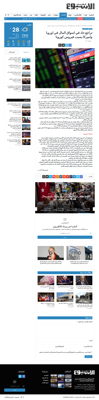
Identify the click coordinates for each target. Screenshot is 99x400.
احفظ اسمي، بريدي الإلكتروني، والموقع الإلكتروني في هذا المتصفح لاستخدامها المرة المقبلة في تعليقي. (65, 352)
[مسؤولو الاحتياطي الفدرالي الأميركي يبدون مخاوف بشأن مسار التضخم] (84, 280)
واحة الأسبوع (17, 15)
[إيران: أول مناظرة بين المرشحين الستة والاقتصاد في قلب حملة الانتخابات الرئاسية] (61, 381)
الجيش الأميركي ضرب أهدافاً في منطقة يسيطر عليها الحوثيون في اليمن (14, 126)
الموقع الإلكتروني (59, 346)
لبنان (85, 15)
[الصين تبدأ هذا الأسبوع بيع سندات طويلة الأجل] (46, 280)
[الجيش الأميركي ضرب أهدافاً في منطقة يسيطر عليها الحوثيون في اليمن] (26, 127)
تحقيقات (56, 15)
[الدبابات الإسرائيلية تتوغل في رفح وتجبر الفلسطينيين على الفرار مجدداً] (54, 376)
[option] (65, 197)
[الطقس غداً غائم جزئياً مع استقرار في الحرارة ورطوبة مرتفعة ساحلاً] (26, 60)
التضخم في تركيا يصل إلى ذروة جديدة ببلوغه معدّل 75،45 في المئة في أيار (65, 198)
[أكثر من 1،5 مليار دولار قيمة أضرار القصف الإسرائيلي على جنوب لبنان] (84, 298)
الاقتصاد (63, 15)
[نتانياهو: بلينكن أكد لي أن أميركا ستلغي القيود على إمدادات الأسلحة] (26, 142)
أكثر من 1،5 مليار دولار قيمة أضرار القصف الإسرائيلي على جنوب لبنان (84, 305)
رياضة (25, 15)
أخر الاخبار (25, 52)
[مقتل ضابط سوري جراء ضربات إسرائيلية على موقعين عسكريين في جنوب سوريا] (26, 135)
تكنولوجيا (43, 15)
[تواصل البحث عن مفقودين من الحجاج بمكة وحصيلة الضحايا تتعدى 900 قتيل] (26, 88)
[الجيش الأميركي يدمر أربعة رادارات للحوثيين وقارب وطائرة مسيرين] (61, 386)
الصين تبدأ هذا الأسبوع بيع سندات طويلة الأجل (47, 287)
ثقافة (36, 15)
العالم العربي (78, 15)
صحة (49, 15)
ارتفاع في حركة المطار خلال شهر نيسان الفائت (66, 304)
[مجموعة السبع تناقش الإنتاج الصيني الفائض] (65, 280)
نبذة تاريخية (45, 378)
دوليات (70, 15)
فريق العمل (45, 382)
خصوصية (17, 397)
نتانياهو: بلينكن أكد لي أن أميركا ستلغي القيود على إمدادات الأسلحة (14, 141)
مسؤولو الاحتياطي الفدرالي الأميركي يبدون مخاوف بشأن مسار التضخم (84, 287)
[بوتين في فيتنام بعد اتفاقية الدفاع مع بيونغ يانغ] (26, 81)
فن (31, 15)
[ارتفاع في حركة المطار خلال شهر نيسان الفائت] (65, 297)
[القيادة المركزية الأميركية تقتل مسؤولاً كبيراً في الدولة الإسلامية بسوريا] (61, 376)
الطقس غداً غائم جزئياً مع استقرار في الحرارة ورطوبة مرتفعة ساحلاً (14, 59)
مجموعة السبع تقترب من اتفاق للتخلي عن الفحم (47, 304)
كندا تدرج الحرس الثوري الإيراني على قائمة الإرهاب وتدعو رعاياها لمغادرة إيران (15, 119)
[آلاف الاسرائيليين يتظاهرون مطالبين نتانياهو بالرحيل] (54, 385)
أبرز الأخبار (65, 190)
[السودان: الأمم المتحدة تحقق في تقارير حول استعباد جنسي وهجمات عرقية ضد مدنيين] (54, 380)
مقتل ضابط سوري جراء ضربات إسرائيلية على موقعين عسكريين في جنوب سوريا (14, 134)
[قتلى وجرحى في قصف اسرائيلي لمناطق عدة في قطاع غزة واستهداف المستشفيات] (68, 381)
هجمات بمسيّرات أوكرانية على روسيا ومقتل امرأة (14, 72)
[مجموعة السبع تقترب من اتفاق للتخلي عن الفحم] (46, 297)
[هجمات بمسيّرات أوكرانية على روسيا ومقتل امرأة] (26, 74)
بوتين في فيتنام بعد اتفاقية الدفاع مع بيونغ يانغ (65, 18)
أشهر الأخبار (12, 52)
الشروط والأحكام (9, 397)
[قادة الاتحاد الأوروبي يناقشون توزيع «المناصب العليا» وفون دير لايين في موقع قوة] (68, 385)
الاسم (90, 340)
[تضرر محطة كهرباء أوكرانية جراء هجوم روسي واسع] (26, 67)
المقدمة (46, 375)
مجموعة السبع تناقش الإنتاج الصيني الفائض (65, 287)
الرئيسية (91, 15)
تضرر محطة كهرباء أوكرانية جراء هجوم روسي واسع (15, 66)
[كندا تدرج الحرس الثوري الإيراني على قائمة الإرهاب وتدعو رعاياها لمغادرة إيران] (26, 120)
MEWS (71, 397)
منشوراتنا (45, 380)
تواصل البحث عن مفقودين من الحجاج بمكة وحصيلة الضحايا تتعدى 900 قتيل (14, 87)
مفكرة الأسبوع (85, 28)
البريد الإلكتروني (87, 346)
